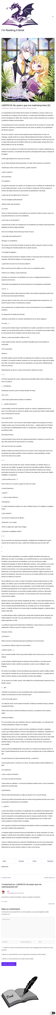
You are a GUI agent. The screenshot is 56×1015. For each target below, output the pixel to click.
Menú (34, 861)
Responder (52, 903)
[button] (52, 1013)
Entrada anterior (5, 877)
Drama (12, 108)
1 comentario (5, 108)
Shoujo (29, 108)
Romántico (23, 108)
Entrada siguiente (50, 877)
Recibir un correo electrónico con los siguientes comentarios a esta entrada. (24, 954)
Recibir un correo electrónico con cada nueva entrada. (18, 958)
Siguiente (50, 861)
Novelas (21, 861)
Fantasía (16, 108)
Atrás (4, 861)
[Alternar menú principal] (53, 16)
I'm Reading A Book (12, 30)
